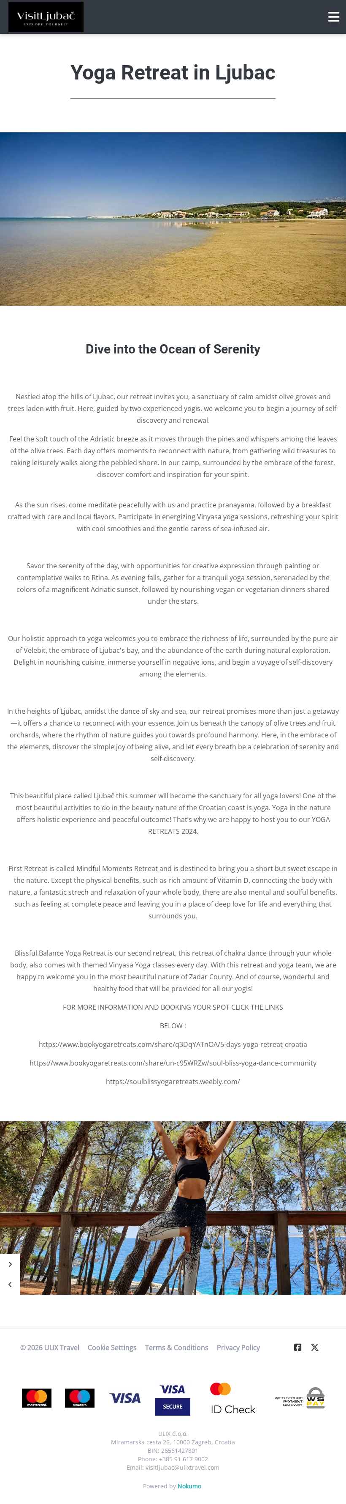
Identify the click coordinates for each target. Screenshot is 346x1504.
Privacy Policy (238, 1347)
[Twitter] (318, 1347)
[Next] (10, 1264)
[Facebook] (301, 1347)
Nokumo (189, 1486)
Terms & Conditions (176, 1347)
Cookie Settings (112, 1347)
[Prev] (10, 1284)
